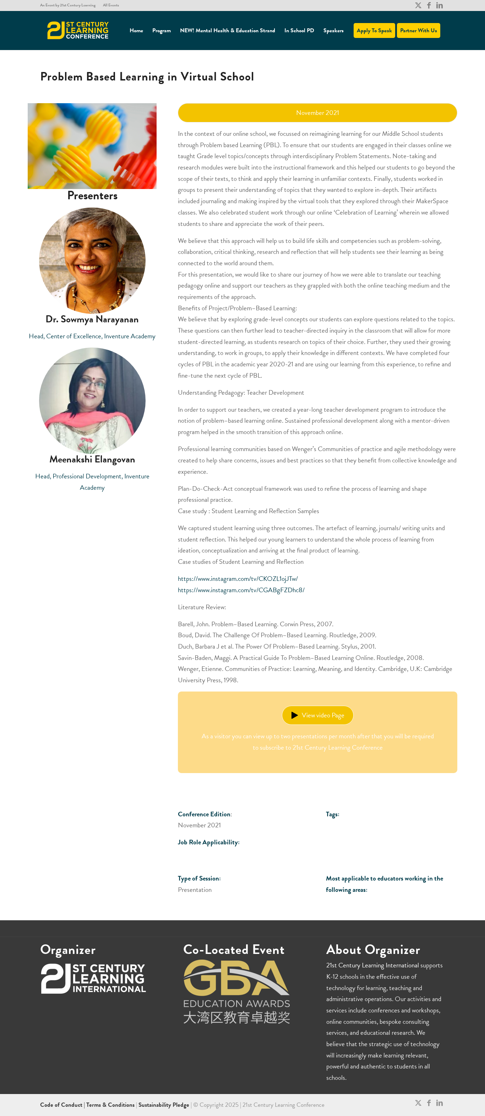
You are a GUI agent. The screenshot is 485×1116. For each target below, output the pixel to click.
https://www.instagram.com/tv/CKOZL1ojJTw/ (238, 578)
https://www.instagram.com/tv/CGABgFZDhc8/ (241, 590)
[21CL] (78, 30)
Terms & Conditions (110, 1104)
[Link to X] (418, 5)
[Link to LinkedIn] (439, 5)
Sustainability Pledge (164, 1104)
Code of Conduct (62, 1104)
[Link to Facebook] (429, 5)
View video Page (323, 715)
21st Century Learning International (372, 965)
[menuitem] (69, 5)
